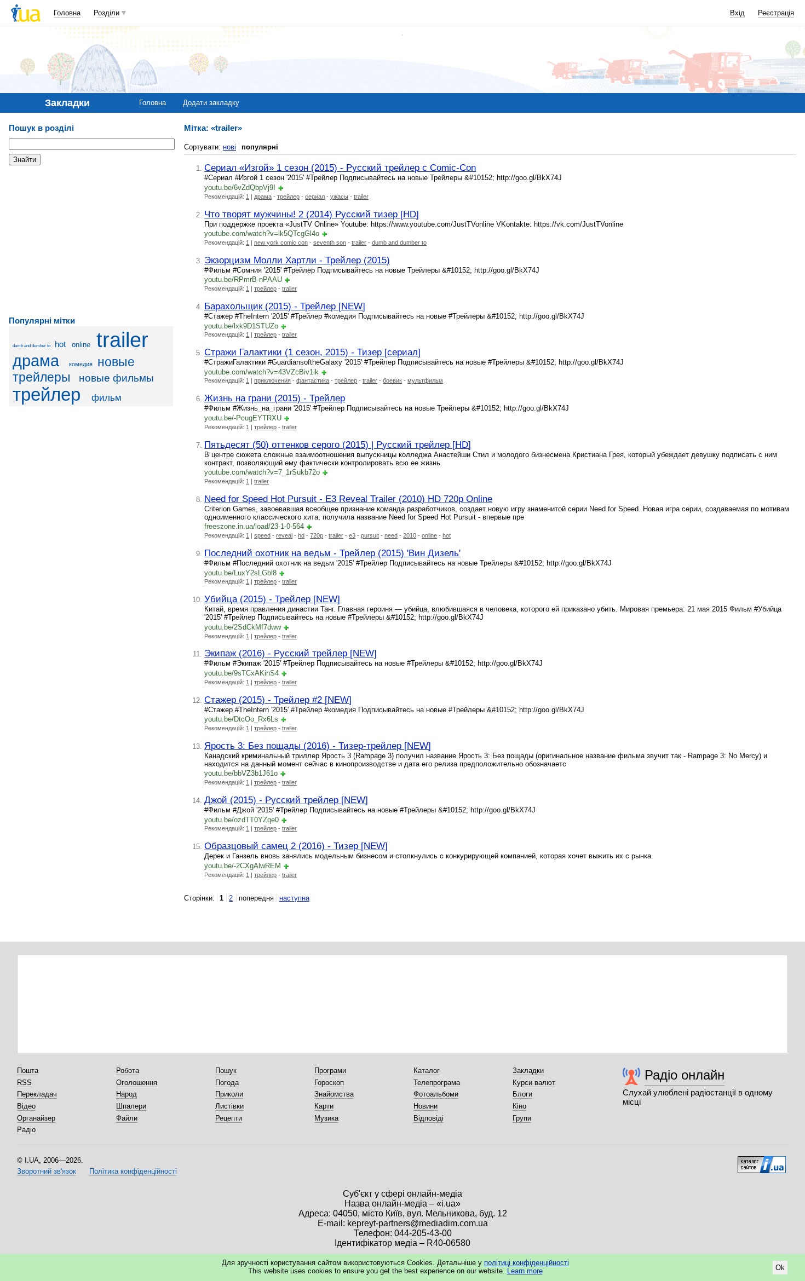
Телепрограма (436, 1082)
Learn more (525, 1271)
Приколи (229, 1094)
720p (316, 535)
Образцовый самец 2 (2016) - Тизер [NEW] (296, 845)
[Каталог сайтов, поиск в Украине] (762, 1160)
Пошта (27, 1070)
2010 (409, 535)
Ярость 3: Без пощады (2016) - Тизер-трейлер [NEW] (317, 745)
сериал (315, 196)
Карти (324, 1106)
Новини (425, 1106)
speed (262, 535)
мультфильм (425, 380)
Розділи (106, 13)
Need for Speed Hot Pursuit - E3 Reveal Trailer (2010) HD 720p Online (348, 498)
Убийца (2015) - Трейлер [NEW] (272, 598)
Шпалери (131, 1106)
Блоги (522, 1094)
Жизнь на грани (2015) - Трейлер (274, 398)
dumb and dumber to (31, 345)
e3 (352, 535)
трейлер (47, 395)
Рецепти (228, 1118)
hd (301, 535)
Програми (330, 1070)
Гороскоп (329, 1082)
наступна (294, 898)
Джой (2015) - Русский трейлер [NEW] (286, 799)
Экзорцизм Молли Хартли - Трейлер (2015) (297, 260)
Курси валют (534, 1082)
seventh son (329, 242)
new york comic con (281, 242)
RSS (24, 1082)
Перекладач (37, 1094)
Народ (126, 1094)
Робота (127, 1070)
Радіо (26, 1130)
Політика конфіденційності (133, 1171)
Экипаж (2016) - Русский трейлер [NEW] (290, 653)
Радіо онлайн (685, 1075)
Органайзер (36, 1118)
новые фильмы (116, 378)
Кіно (519, 1106)
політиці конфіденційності (526, 1263)
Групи (522, 1118)
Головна (67, 13)
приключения (272, 380)
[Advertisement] (91, 240)
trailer (122, 339)
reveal (284, 535)
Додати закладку (211, 103)
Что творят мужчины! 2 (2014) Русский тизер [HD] (311, 214)
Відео (26, 1106)
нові (229, 147)
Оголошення (136, 1082)
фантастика (312, 380)
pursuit (370, 535)
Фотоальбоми (435, 1094)
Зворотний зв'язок (46, 1171)
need (391, 535)
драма (36, 361)
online (81, 345)
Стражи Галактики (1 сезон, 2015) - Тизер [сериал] (312, 352)
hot (60, 344)
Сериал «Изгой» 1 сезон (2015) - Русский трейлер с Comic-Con (340, 167)
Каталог (426, 1070)
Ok (780, 1267)
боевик (392, 380)
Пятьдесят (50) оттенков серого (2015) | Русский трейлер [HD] (337, 444)
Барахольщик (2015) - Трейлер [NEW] (284, 306)
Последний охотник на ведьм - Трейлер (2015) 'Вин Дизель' (332, 552)
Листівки (229, 1106)
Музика (326, 1118)
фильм (106, 398)
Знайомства (334, 1094)
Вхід (737, 13)
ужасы (339, 196)
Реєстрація (776, 13)
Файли (126, 1118)
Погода (227, 1082)
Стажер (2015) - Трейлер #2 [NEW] (278, 699)
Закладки (528, 1070)
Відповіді (428, 1118)
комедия (81, 364)
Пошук (226, 1070)
